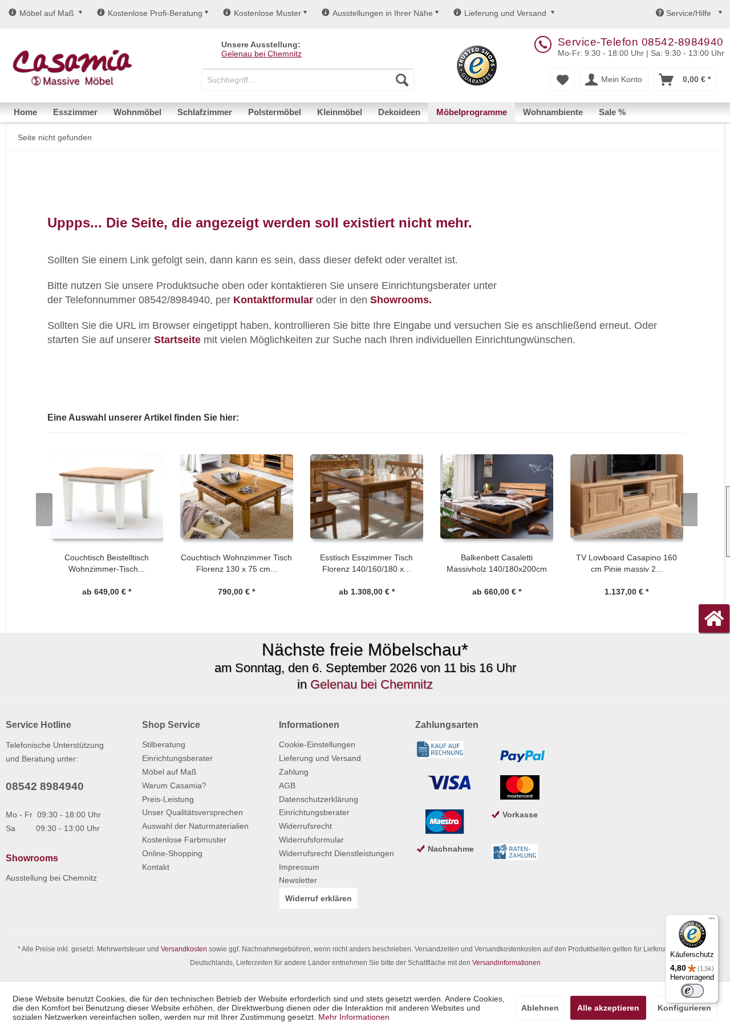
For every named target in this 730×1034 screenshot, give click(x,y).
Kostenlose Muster (267, 13)
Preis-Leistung (168, 799)
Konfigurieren (684, 1007)
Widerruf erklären (318, 898)
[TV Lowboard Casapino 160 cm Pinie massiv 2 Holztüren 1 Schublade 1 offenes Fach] (504, 496)
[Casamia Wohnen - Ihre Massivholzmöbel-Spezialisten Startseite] (72, 68)
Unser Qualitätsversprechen (192, 812)
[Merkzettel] (562, 79)
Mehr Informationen (354, 1016)
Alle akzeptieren (608, 1007)
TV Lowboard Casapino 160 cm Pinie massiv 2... (504, 563)
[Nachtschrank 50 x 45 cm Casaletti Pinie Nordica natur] (634, 496)
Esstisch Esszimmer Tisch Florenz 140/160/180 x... (244, 563)
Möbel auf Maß (46, 13)
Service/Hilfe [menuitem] (688, 13)
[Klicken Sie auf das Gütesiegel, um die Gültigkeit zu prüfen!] (477, 66)
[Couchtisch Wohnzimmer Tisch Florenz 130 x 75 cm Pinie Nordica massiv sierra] (114, 496)
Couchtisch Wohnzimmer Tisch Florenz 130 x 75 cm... (114, 563)
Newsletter (298, 880)
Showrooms (32, 858)
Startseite (177, 339)
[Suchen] (402, 79)
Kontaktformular (273, 300)
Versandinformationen (506, 963)
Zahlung (294, 771)
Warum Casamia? (174, 785)
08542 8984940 (45, 786)
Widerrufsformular (311, 839)
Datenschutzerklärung (318, 799)
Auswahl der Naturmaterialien (195, 826)
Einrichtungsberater (177, 758)
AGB (287, 785)
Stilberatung (163, 744)
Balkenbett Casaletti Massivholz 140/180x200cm (375, 563)
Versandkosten (184, 949)
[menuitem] (307, 79)
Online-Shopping (172, 853)
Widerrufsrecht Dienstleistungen (336, 853)
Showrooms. (401, 300)
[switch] (692, 991)
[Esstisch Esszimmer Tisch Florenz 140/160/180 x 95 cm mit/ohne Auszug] (244, 496)
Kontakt (155, 867)
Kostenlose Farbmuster (184, 839)
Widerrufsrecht (305, 826)
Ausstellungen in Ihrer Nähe (382, 13)
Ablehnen (540, 1007)
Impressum (299, 867)
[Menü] (712, 921)
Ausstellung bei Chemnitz (51, 877)
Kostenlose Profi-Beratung (155, 13)
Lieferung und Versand (505, 13)
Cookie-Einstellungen (317, 744)
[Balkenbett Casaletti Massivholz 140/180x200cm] (374, 496)
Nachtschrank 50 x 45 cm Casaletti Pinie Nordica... (634, 563)
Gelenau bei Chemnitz (261, 53)
